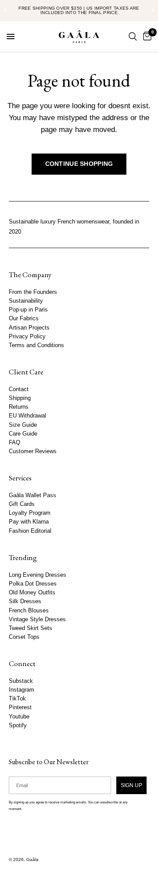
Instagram (21, 690)
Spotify (18, 725)
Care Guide (23, 434)
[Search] (133, 36)
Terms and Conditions (36, 345)
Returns (19, 407)
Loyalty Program (29, 513)
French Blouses (29, 610)
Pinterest (20, 707)
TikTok (17, 699)
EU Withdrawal (27, 416)
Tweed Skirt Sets (30, 628)
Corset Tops (24, 637)
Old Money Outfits (32, 593)
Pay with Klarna (29, 522)
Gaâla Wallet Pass (32, 495)
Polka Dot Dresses (33, 584)
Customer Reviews (33, 451)
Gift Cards (22, 504)
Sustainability (26, 301)
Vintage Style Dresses (37, 619)
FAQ (14, 443)
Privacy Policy (27, 336)
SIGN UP (131, 785)
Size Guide (23, 424)
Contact (19, 389)
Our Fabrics (24, 318)
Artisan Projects (29, 327)
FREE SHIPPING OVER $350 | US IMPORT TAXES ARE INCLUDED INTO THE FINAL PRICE (79, 10)
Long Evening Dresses (37, 575)
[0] (145, 36)
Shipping (20, 398)
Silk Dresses (25, 601)
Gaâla (32, 859)
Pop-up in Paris (28, 310)
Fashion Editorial (30, 531)
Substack (21, 681)
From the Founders (33, 292)
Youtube (19, 716)
